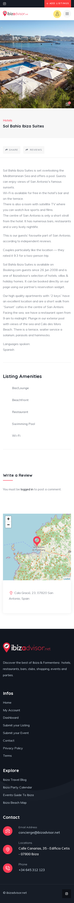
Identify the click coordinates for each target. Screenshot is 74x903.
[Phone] (7, 868)
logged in (27, 489)
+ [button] (8, 518)
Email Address (28, 827)
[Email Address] (7, 831)
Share (13, 149)
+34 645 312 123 (32, 870)
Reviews (35, 149)
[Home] (15, 14)
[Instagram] (4, 3)
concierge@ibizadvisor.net (39, 832)
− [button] (8, 524)
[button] (67, 64)
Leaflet (67, 578)
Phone (23, 864)
